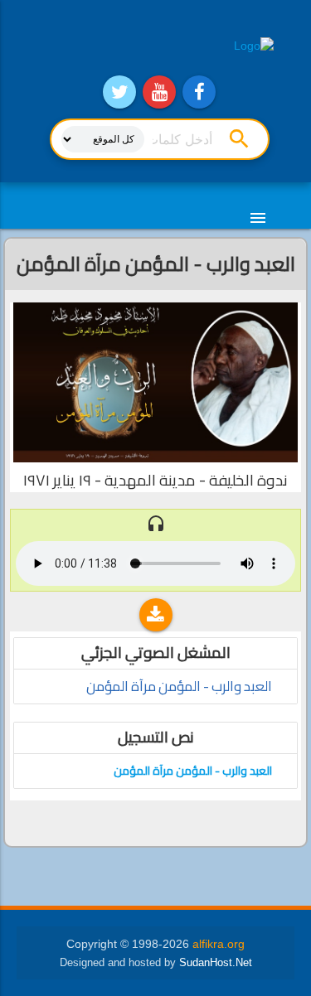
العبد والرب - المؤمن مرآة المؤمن (179, 686)
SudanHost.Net (215, 963)
